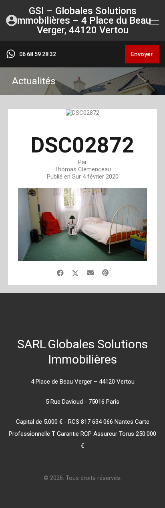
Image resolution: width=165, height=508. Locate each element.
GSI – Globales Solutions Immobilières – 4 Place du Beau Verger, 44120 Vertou (82, 20)
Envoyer (142, 54)
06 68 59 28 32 (37, 54)
